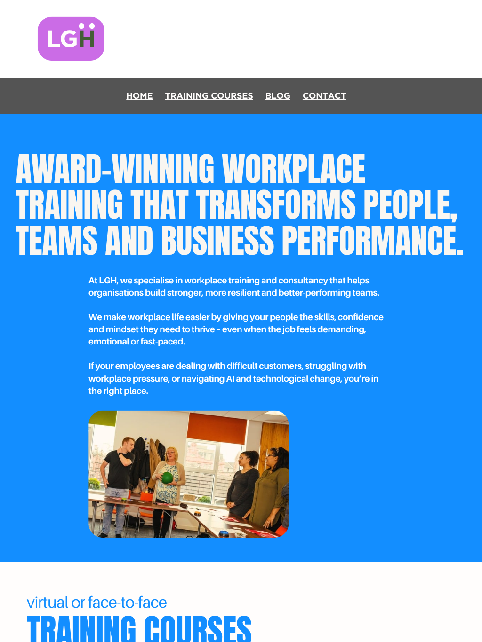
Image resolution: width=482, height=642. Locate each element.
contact (324, 96)
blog (277, 96)
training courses (209, 96)
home (139, 96)
